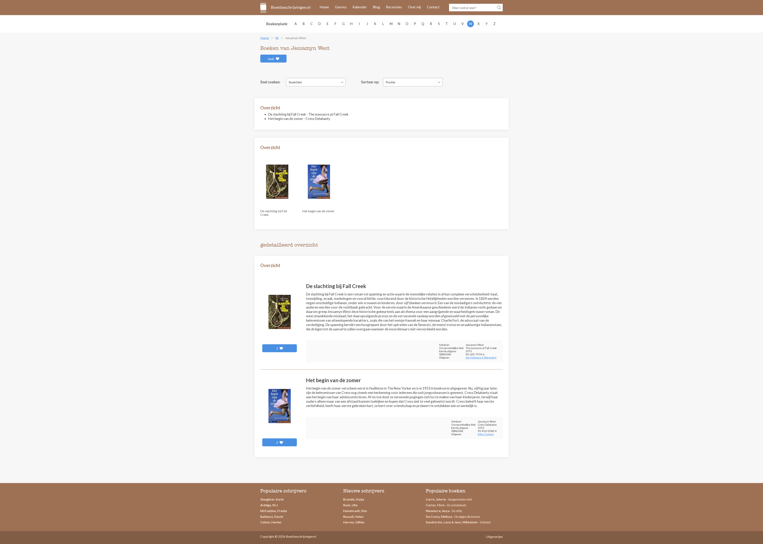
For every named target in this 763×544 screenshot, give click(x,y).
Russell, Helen (353, 516)
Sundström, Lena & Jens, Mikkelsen (451, 522)
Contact (433, 7)
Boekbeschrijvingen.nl (290, 7)
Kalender (359, 7)
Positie (390, 82)
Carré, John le (436, 499)
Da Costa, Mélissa (439, 516)
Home (324, 7)
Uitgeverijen (494, 536)
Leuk (271, 59)
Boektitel (295, 82)
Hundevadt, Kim (355, 511)
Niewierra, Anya (437, 511)
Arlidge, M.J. (269, 505)
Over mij (414, 7)
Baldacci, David (271, 516)
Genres (341, 7)
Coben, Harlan (270, 522)
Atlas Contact (486, 434)
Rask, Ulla (350, 505)
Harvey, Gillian (353, 522)
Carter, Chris (435, 505)
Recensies (394, 7)
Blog (376, 7)
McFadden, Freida (273, 511)
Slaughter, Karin (272, 499)
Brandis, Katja (353, 499)
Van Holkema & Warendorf (481, 357)
